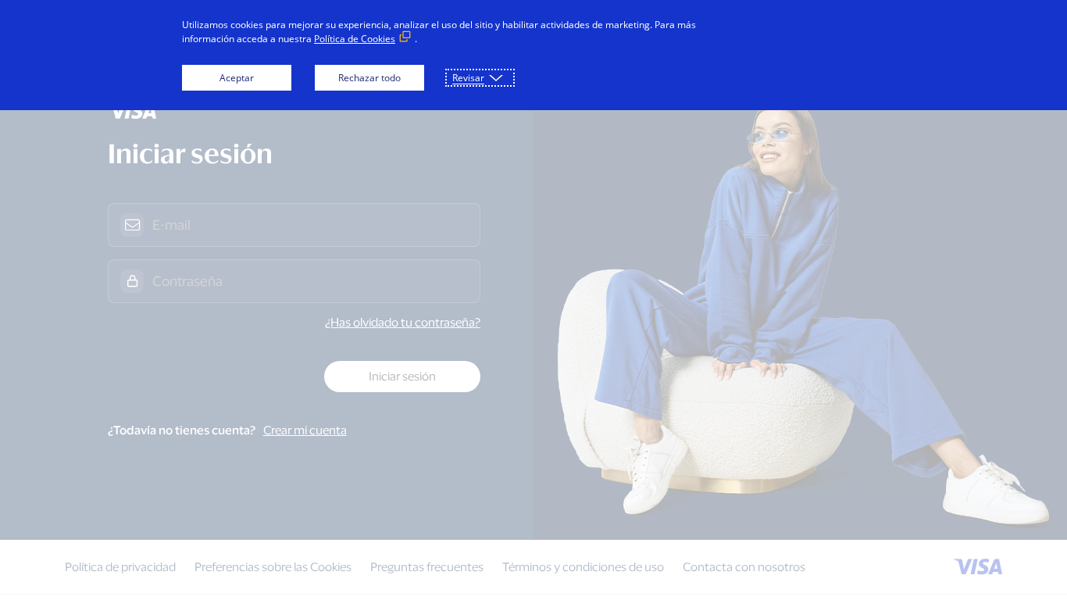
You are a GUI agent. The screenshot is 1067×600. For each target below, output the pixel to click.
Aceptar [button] (236, 77)
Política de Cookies (354, 38)
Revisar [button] (468, 77)
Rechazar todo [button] (369, 77)
